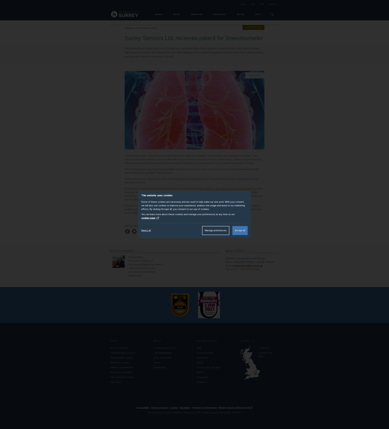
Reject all (146, 230)
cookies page (148, 218)
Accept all (240, 230)
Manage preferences (216, 230)
